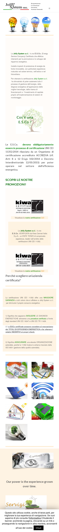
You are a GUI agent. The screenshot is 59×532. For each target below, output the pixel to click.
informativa (35, 518)
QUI (42, 217)
